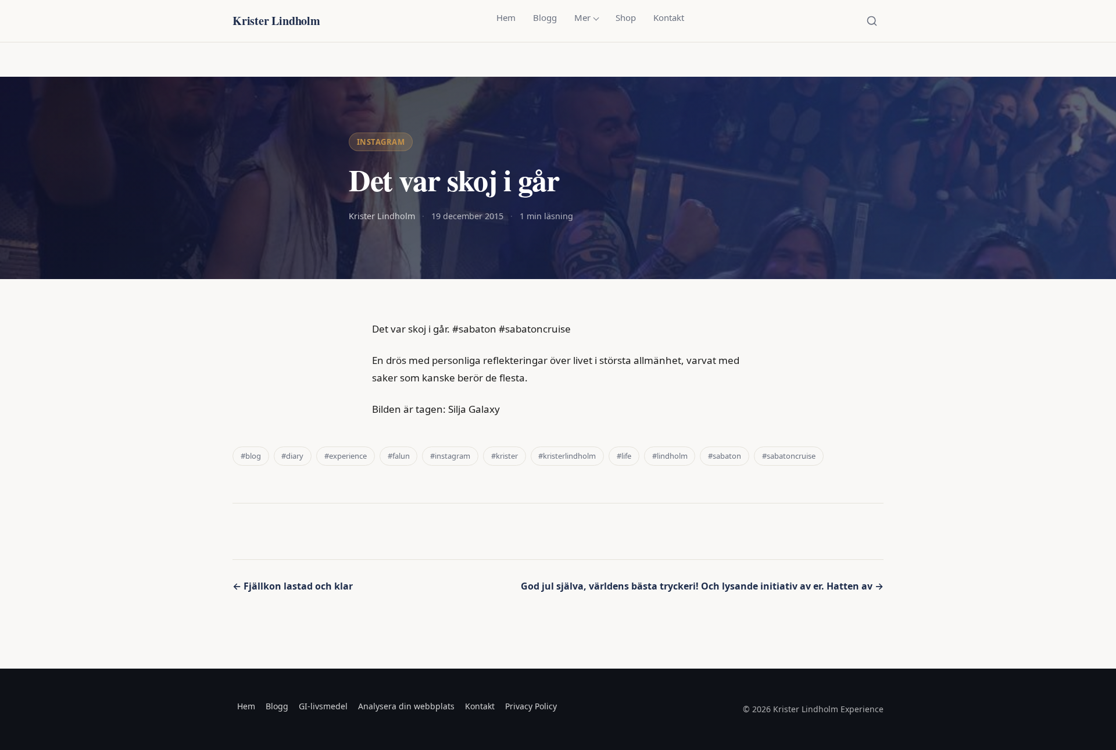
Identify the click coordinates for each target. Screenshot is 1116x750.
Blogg (545, 17)
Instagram (381, 142)
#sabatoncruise (788, 456)
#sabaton (724, 456)
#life (624, 456)
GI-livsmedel (323, 706)
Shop (626, 17)
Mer (582, 17)
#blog (251, 456)
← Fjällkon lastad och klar (293, 586)
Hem (506, 17)
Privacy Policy (531, 706)
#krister (504, 456)
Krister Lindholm (276, 20)
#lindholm (670, 456)
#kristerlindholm (567, 456)
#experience (345, 456)
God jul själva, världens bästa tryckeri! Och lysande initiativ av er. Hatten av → (702, 586)
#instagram (450, 456)
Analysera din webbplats (406, 706)
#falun (399, 456)
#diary (292, 456)
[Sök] (872, 21)
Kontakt (668, 17)
